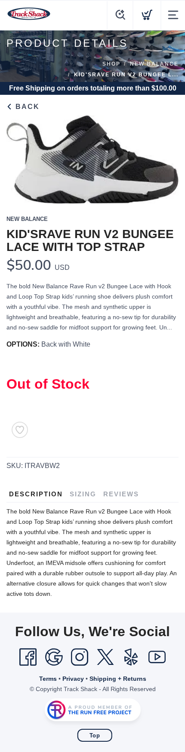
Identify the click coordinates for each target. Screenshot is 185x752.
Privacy (73, 678)
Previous (19, 157)
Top (94, 735)
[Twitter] (105, 657)
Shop (111, 64)
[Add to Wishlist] (20, 430)
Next (165, 157)
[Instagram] (79, 657)
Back (26, 106)
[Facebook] (28, 657)
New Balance (154, 64)
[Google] (54, 657)
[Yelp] (131, 657)
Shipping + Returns (117, 678)
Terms (48, 678)
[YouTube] (157, 657)
